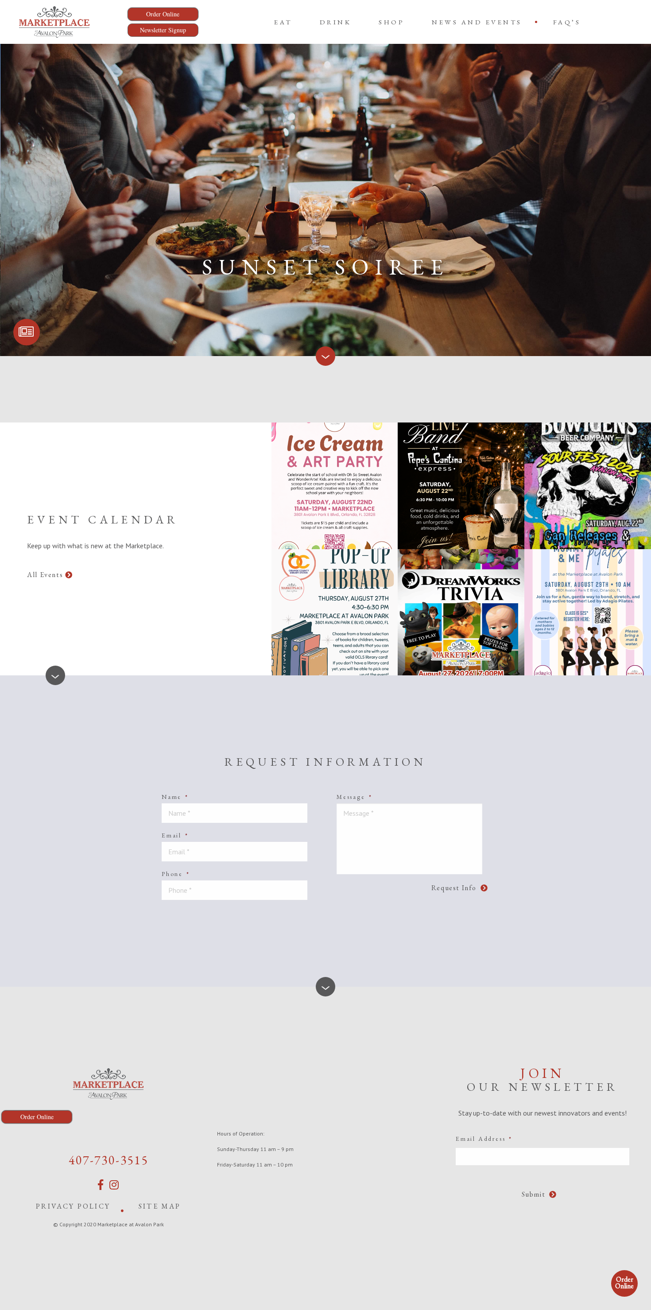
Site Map (160, 1206)
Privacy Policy (73, 1206)
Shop (391, 22)
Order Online (624, 1283)
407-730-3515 (108, 1160)
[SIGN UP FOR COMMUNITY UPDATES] (26, 332)
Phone (176, 874)
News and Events (477, 22)
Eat (283, 22)
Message (354, 797)
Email (175, 835)
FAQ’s (567, 22)
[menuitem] (283, 22)
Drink (336, 22)
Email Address (484, 1139)
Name (175, 797)
